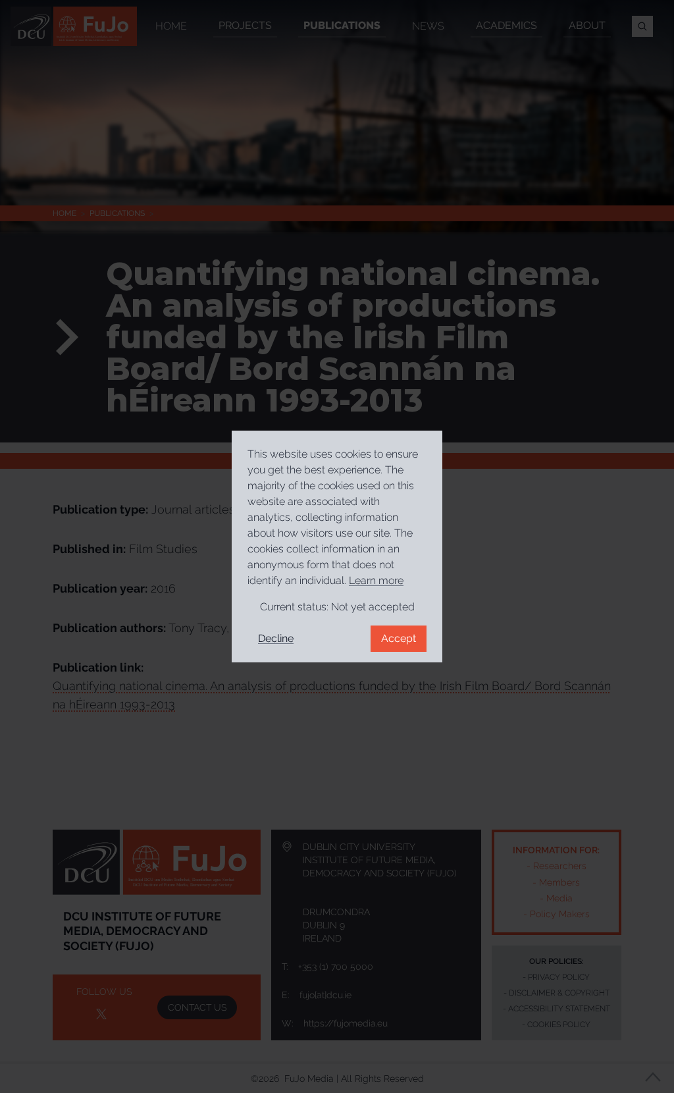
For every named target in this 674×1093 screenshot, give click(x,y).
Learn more (376, 580)
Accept (398, 638)
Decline (276, 638)
